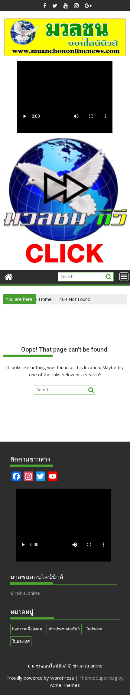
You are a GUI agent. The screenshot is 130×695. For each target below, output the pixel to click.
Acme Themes (65, 685)
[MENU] (123, 276)
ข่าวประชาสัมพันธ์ (64, 629)
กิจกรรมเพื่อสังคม (27, 629)
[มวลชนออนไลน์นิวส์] (9, 276)
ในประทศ (94, 629)
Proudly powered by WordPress (40, 678)
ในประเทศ (21, 641)
